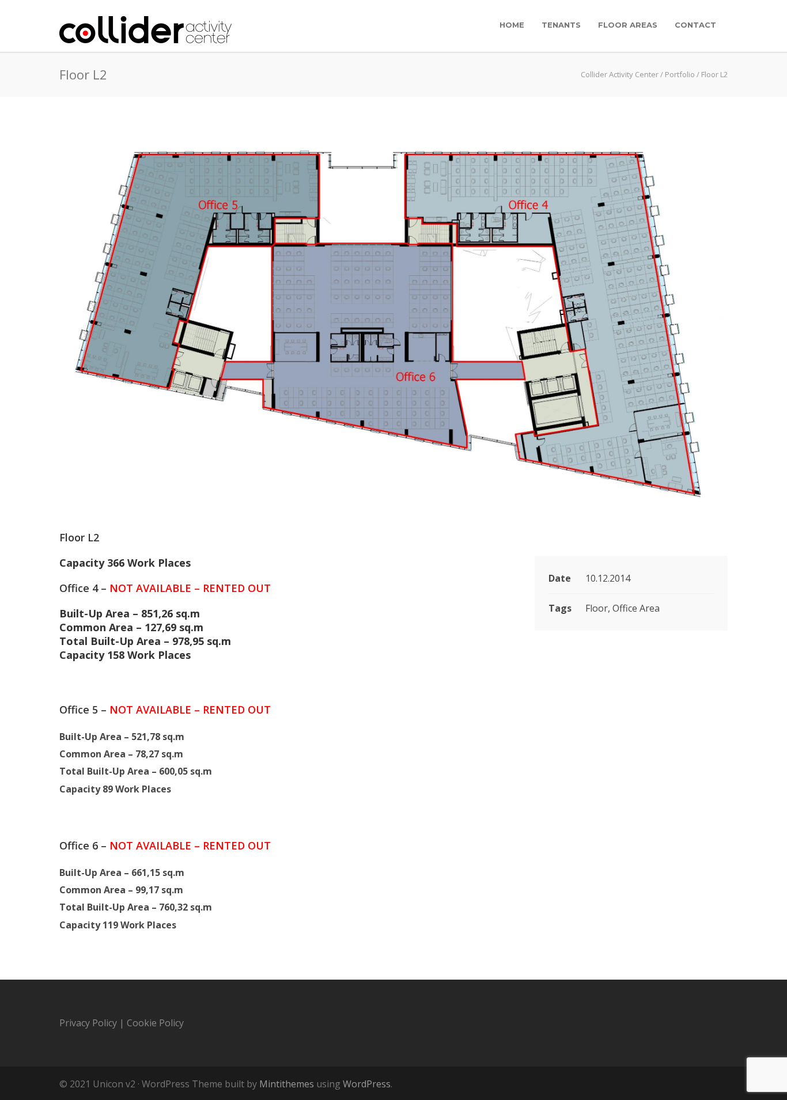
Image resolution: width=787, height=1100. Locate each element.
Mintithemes (286, 1084)
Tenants (561, 24)
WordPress (367, 1084)
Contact (695, 24)
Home (512, 24)
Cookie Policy (155, 1022)
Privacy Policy (88, 1022)
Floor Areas (627, 24)
